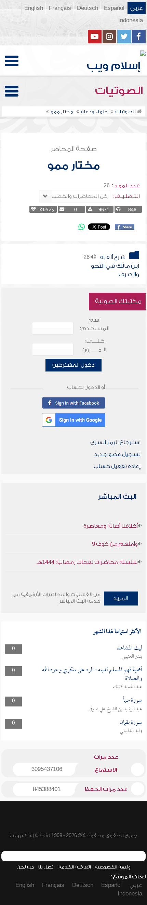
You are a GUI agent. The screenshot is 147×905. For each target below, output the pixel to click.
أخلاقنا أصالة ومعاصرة (110, 526)
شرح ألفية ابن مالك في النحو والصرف (115, 266)
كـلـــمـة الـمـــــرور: (94, 345)
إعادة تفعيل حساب (117, 466)
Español (114, 8)
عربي (136, 8)
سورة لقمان (131, 722)
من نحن (25, 867)
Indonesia (130, 20)
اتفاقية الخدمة (74, 867)
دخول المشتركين (73, 365)
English (33, 8)
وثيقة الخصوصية (113, 867)
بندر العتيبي (132, 656)
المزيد (120, 598)
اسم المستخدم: (94, 324)
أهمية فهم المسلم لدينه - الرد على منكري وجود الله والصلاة (92, 674)
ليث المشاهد (129, 648)
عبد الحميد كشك (127, 687)
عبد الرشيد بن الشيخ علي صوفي (115, 709)
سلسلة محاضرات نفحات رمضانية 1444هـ (87, 562)
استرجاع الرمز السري (115, 442)
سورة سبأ (132, 700)
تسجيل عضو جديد (117, 454)
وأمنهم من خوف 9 (115, 544)
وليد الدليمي (131, 731)
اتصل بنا (46, 867)
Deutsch (87, 8)
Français (60, 8)
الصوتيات (120, 91)
